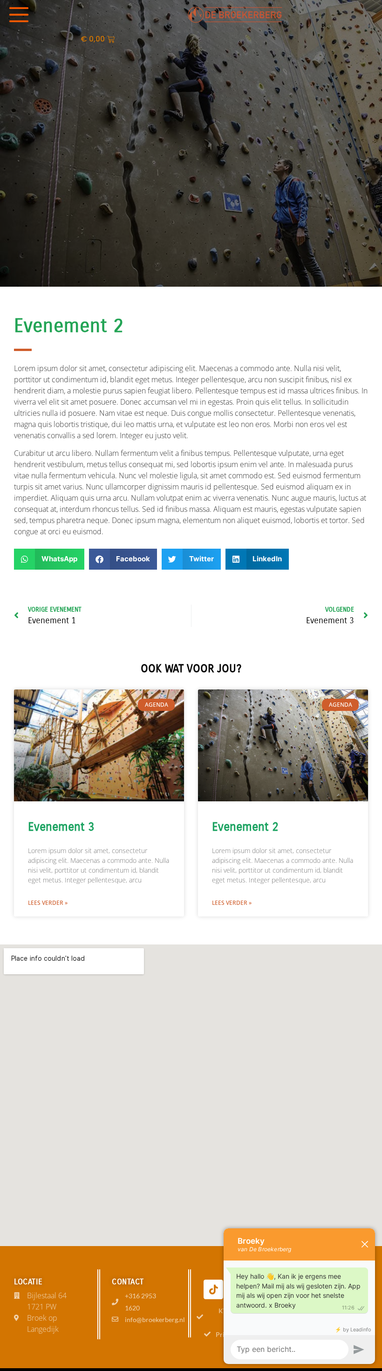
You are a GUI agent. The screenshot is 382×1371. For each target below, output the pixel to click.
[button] (49, 559)
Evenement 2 (245, 827)
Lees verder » (48, 903)
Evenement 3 (61, 827)
